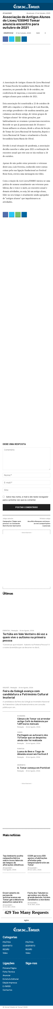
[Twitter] (11, 39)
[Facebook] (5, 39)
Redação (14, 631)
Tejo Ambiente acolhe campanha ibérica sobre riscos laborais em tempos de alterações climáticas (13, 860)
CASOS (19, 732)
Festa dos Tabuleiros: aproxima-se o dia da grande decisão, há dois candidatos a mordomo (39, 896)
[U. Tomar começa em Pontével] (9, 770)
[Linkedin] (24, 39)
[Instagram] (27, 972)
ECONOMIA (21, 716)
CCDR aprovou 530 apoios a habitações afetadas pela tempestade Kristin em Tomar (38, 860)
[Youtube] (27, 979)
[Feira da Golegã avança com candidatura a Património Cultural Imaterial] (26, 669)
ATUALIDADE (7, 13)
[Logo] (26, 6)
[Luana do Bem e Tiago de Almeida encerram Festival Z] (9, 754)
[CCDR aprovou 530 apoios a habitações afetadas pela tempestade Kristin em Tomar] (39, 845)
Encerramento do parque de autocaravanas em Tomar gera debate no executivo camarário (13, 897)
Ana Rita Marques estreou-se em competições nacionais (39, 523)
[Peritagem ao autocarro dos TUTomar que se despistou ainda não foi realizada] (9, 738)
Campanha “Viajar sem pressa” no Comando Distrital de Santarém (12, 523)
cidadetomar (8, 33)
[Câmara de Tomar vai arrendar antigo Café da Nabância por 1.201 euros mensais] (9, 721)
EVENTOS (6, 630)
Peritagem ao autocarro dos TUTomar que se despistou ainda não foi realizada (32, 738)
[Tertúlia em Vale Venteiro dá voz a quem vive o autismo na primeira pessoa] (26, 612)
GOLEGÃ (6, 687)
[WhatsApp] (18, 39)
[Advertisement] (26, 330)
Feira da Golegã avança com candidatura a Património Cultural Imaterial (25, 694)
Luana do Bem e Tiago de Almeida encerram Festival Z (32, 752)
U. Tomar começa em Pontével (33, 768)
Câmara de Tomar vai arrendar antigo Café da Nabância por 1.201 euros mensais (33, 721)
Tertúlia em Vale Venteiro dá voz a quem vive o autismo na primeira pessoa (25, 637)
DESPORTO (21, 765)
